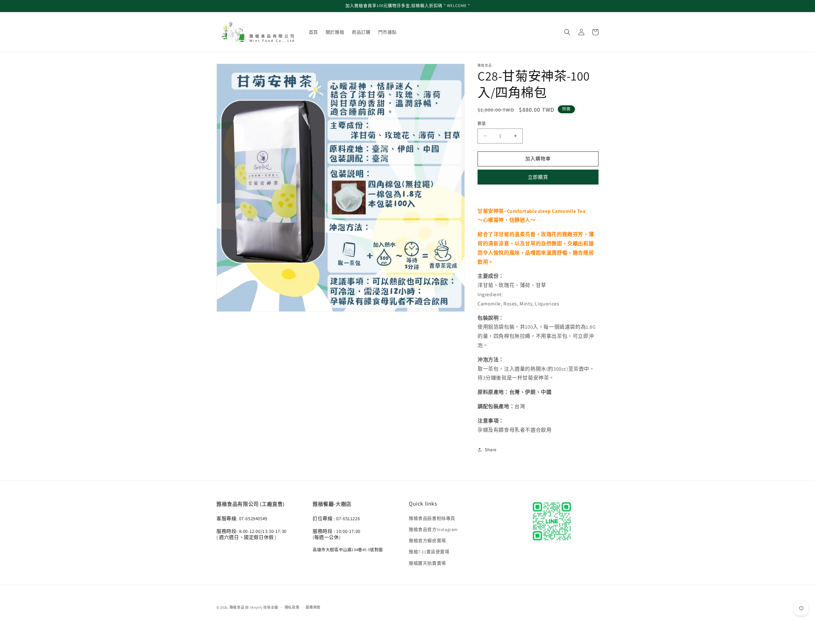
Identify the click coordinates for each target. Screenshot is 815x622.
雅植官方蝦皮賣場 (427, 540)
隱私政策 (292, 607)
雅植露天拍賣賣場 (427, 563)
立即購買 (538, 177)
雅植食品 (237, 607)
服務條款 (313, 607)
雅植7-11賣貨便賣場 (429, 552)
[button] (567, 32)
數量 (482, 123)
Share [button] (491, 449)
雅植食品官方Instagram (433, 529)
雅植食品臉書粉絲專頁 (432, 518)
